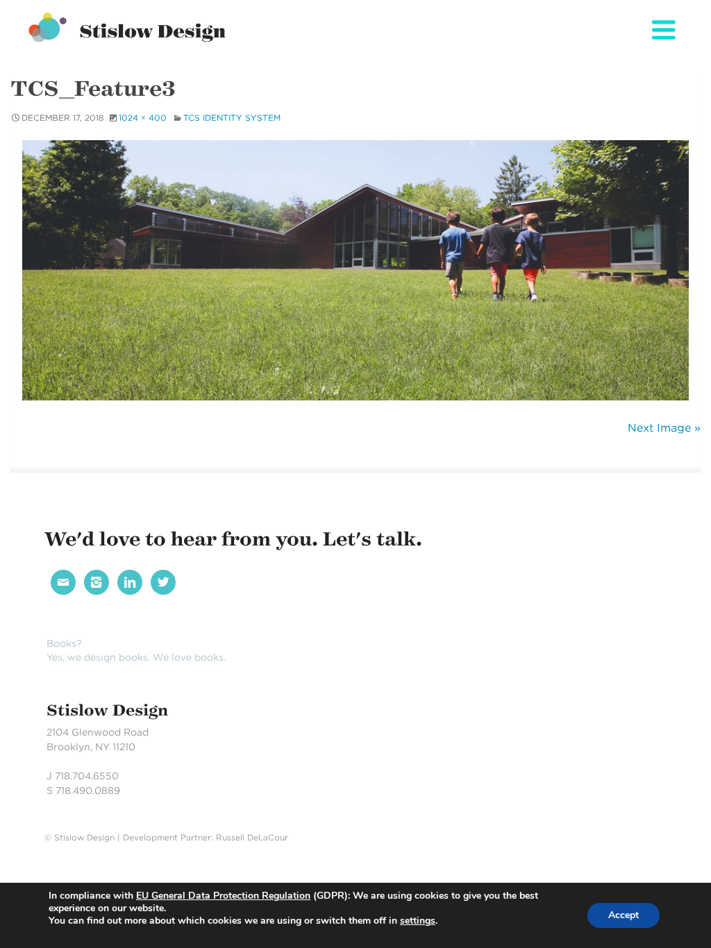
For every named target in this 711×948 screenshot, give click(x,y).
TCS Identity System (232, 117)
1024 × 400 (143, 117)
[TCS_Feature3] (355, 270)
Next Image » (664, 427)
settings (417, 921)
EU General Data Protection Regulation (223, 895)
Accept (623, 915)
